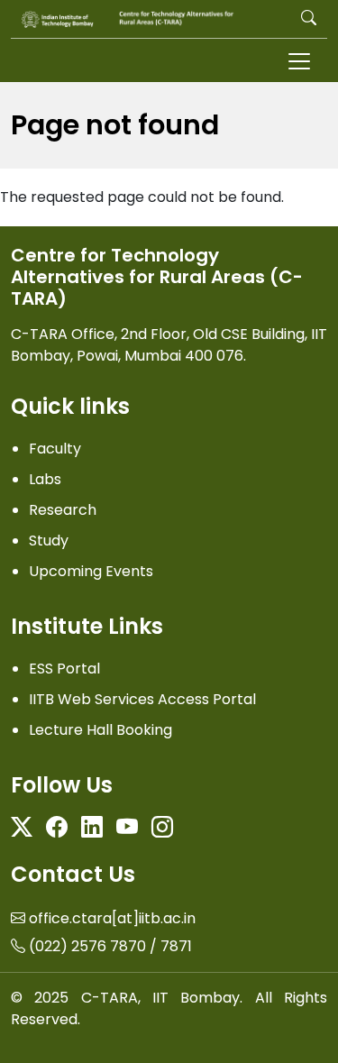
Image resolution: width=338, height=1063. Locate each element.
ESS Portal (64, 668)
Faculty (55, 448)
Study (49, 540)
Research (62, 509)
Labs (45, 479)
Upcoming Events (91, 571)
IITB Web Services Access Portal (142, 699)
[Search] (308, 18)
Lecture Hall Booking (100, 729)
